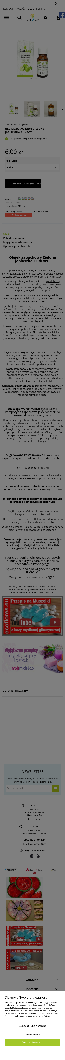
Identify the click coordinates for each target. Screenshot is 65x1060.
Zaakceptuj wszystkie (32, 1042)
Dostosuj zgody (32, 1034)
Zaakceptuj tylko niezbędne (32, 1026)
